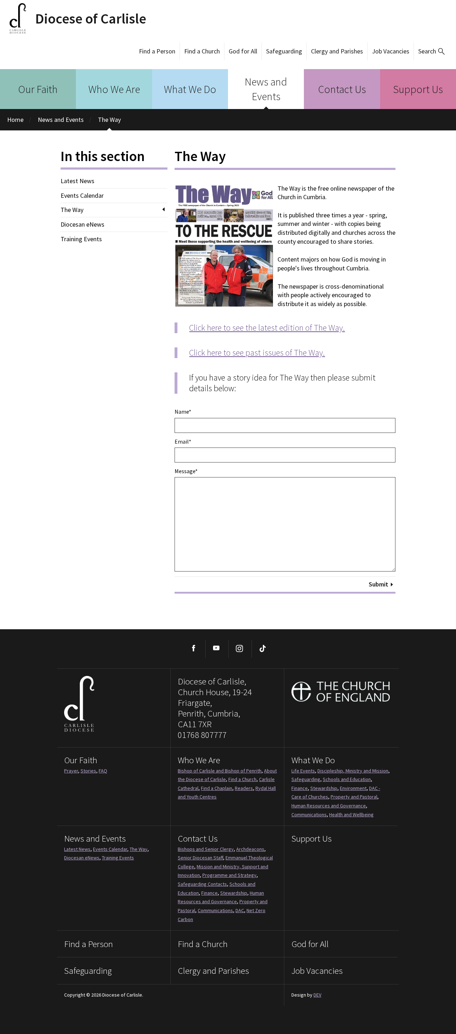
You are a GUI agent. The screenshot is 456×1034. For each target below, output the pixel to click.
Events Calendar (82, 195)
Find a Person (157, 51)
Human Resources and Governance (328, 805)
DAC (239, 910)
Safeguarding (284, 51)
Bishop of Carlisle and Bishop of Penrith (219, 770)
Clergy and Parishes (337, 51)
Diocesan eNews (82, 224)
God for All (243, 51)
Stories (88, 770)
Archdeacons (250, 849)
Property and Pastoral (354, 796)
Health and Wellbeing (351, 814)
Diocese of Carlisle (90, 18)
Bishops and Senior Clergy (206, 849)
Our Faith (38, 89)
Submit (378, 584)
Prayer (71, 770)
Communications (309, 814)
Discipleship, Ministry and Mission (352, 770)
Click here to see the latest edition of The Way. (267, 327)
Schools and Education (347, 779)
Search (427, 51)
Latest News (77, 181)
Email (183, 441)
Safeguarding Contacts (202, 884)
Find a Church (202, 51)
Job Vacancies (390, 51)
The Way (109, 119)
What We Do (190, 89)
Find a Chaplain (216, 788)
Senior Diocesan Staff (200, 857)
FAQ (103, 770)
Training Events (81, 239)
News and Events (266, 89)
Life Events (303, 770)
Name (183, 411)
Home (15, 119)
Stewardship (323, 788)
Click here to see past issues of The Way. (257, 352)
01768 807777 (202, 734)
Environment (353, 788)
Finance (299, 788)
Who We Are (114, 89)
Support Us (418, 89)
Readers (244, 788)
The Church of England (340, 692)
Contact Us (342, 89)
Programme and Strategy (229, 875)
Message (186, 471)
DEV (317, 995)
